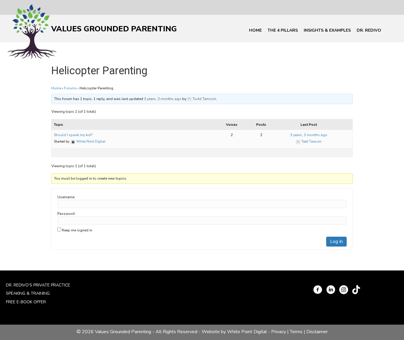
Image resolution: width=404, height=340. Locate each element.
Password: (66, 213)
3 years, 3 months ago (162, 98)
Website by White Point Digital (234, 331)
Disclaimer (317, 331)
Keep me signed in (77, 230)
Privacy (278, 331)
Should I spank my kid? (73, 135)
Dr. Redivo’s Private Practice (38, 285)
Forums (70, 88)
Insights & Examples (327, 30)
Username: (66, 197)
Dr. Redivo (369, 30)
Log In (336, 241)
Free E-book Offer (26, 302)
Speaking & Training (28, 293)
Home (255, 30)
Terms (296, 331)
